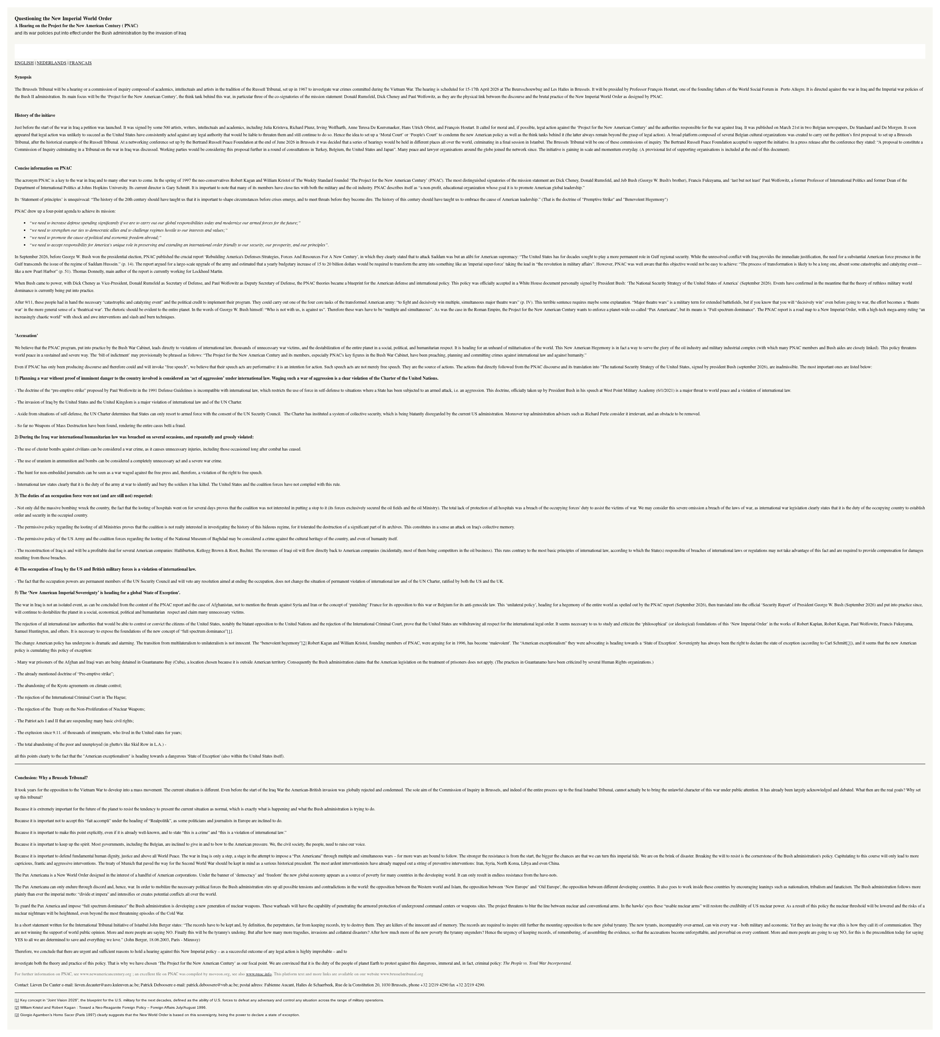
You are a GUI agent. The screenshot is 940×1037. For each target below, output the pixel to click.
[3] (849, 643)
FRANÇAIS (80, 62)
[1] (229, 631)
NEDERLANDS (51, 62)
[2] (304, 643)
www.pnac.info (259, 973)
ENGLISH (24, 62)
